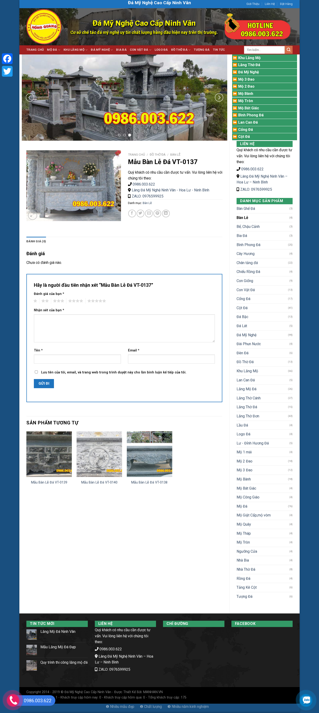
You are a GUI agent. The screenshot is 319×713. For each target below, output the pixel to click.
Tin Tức (219, 49)
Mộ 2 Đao (244, 461)
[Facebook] (7, 58)
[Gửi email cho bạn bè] (149, 213)
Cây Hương (246, 253)
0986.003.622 (252, 169)
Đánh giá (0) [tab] (36, 241)
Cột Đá (242, 308)
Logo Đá (161, 49)
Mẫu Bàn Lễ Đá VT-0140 (99, 482)
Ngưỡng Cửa (247, 551)
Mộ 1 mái (244, 452)
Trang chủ (136, 154)
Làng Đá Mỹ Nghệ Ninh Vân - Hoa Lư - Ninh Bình (170, 190)
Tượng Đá (201, 49)
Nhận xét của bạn (49, 310)
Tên (38, 350)
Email (133, 350)
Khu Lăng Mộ (74, 49)
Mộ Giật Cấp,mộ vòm (254, 515)
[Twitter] (7, 71)
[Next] (219, 97)
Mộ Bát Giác (246, 488)
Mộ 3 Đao (244, 470)
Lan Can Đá (246, 380)
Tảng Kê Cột (247, 587)
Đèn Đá (242, 353)
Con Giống (245, 281)
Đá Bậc (242, 317)
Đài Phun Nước (249, 344)
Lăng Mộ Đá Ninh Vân (57, 631)
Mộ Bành (244, 479)
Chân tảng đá (247, 263)
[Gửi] (289, 50)
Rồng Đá (243, 578)
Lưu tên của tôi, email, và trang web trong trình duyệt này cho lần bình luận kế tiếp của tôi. (113, 372)
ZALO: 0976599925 (256, 189)
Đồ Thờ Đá (179, 49)
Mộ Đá (52, 49)
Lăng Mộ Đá (246, 389)
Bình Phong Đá (248, 245)
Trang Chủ (35, 49)
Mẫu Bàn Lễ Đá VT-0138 (149, 482)
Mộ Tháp (244, 533)
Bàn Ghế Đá (246, 208)
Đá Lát (242, 326)
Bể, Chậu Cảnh (248, 226)
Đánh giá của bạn (49, 294)
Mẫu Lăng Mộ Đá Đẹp (58, 647)
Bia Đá (121, 49)
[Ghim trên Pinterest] (157, 213)
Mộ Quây (244, 524)
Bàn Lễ (242, 217)
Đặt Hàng (286, 4)
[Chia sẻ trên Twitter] (140, 213)
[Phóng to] (32, 215)
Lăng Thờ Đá (247, 407)
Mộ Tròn (243, 542)
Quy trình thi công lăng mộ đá (64, 662)
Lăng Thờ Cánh (249, 398)
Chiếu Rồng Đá (248, 271)
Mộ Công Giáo (248, 497)
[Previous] (30, 97)
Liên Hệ (270, 4)
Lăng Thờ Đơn (248, 416)
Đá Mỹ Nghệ (100, 49)
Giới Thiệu (252, 4)
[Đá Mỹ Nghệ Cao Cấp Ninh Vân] (43, 26)
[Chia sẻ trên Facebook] (132, 213)
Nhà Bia (243, 560)
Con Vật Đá (139, 49)
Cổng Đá (243, 299)
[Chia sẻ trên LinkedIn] (166, 213)
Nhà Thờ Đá (246, 569)
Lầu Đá (242, 425)
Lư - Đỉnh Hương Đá (253, 443)
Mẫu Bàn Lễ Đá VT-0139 (49, 482)
